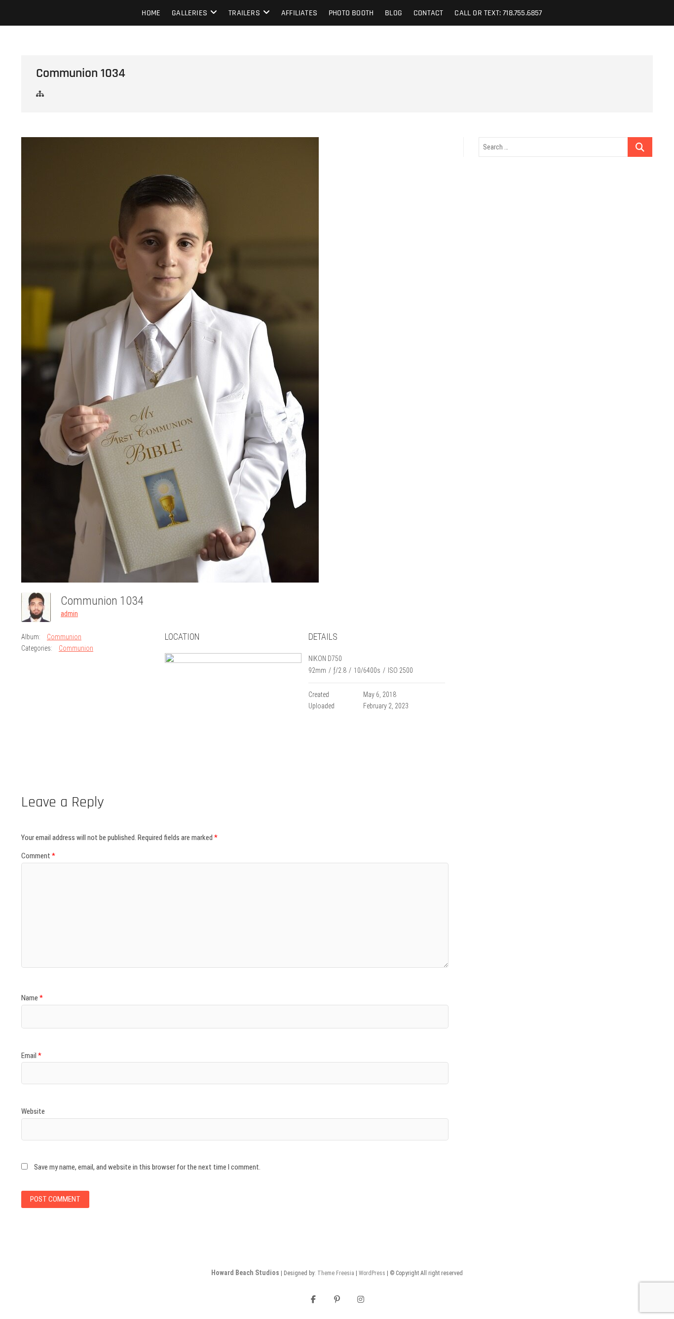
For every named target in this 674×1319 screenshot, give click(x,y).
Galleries (189, 13)
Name (32, 997)
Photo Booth (351, 13)
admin (69, 614)
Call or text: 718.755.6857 (498, 13)
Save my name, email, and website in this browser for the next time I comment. (147, 1167)
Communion (64, 637)
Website (33, 1111)
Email (31, 1055)
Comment (38, 855)
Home (151, 13)
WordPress (372, 1273)
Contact (428, 13)
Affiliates (299, 13)
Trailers (244, 13)
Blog (393, 13)
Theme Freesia (335, 1273)
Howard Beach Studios (245, 1273)
